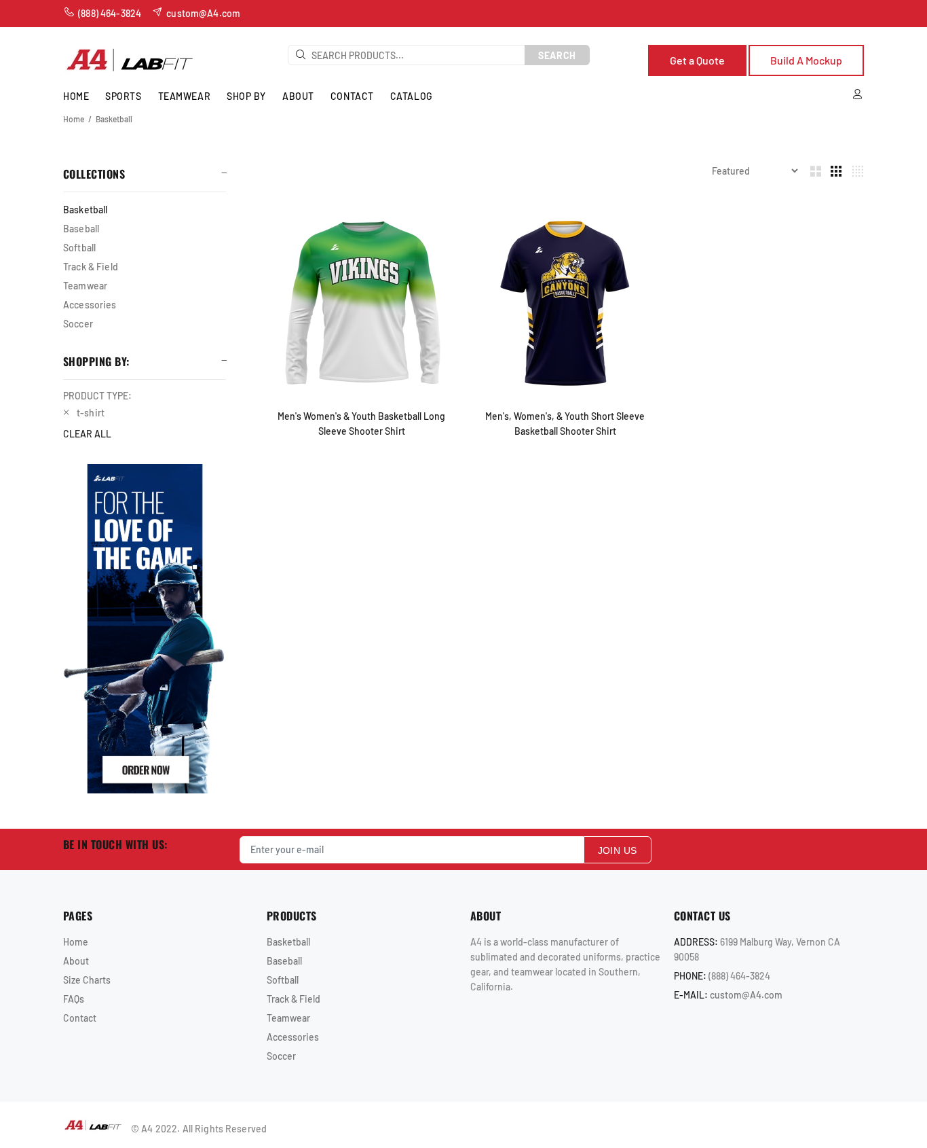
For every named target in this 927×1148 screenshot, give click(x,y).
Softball (79, 247)
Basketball (114, 119)
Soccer (78, 323)
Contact (79, 1018)
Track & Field (90, 266)
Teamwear (85, 285)
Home (73, 119)
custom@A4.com (746, 995)
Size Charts (87, 980)
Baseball (81, 228)
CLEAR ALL (87, 434)
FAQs (73, 999)
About (76, 961)
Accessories (90, 304)
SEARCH (557, 55)
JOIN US (617, 850)
